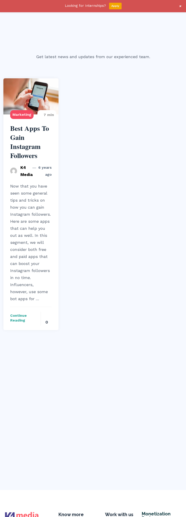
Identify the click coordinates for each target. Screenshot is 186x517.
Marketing (21, 114)
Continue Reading (18, 317)
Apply (115, 5)
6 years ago (44, 171)
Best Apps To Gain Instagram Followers (29, 142)
